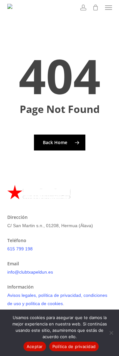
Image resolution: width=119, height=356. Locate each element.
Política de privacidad (74, 346)
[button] (108, 7)
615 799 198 (20, 248)
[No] (111, 333)
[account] (82, 7)
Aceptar (35, 346)
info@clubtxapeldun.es (30, 272)
